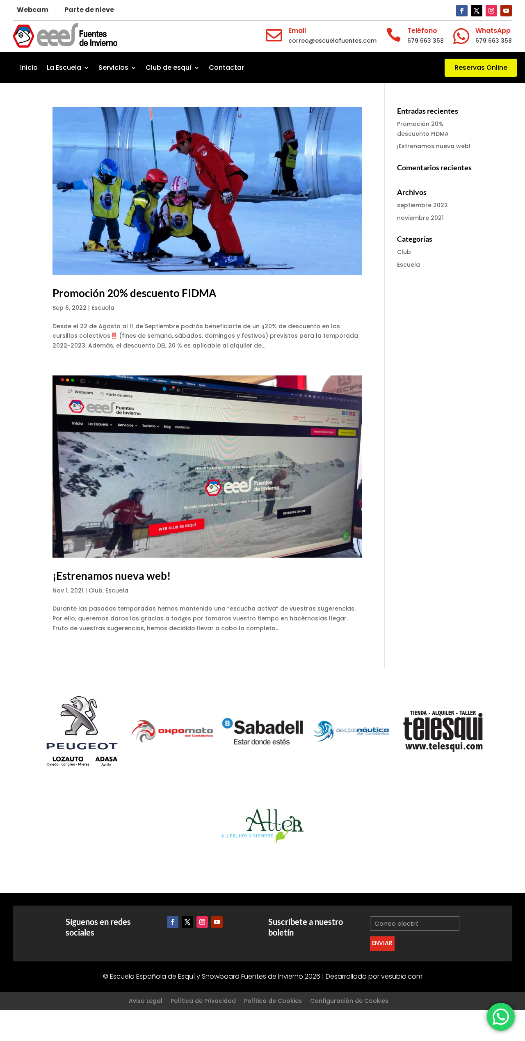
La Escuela (64, 67)
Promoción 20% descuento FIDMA (134, 293)
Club (96, 590)
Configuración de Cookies (349, 1001)
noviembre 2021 (420, 218)
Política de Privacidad (203, 1001)
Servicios (113, 67)
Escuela (102, 308)
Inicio (29, 67)
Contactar (226, 67)
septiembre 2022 (422, 205)
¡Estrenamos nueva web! (111, 575)
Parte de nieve (89, 9)
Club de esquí (169, 67)
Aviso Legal (145, 1001)
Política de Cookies (273, 1001)
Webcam (32, 9)
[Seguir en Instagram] (491, 10)
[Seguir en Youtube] (506, 10)
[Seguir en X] (476, 10)
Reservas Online (480, 67)
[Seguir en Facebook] (462, 10)
